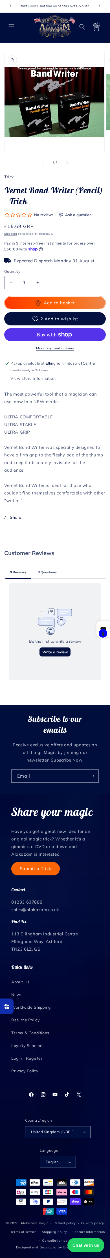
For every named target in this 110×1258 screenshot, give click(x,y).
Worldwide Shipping (31, 1007)
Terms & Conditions (30, 1032)
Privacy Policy (24, 1070)
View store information (33, 378)
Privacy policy (92, 1223)
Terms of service (23, 1232)
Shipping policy (54, 1232)
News (16, 994)
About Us (20, 981)
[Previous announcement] (10, 6)
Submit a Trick (35, 868)
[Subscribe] (92, 776)
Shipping (10, 234)
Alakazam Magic (34, 1223)
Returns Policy (25, 1019)
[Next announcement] (99, 6)
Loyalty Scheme (26, 1045)
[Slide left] (42, 162)
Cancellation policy (57, 1241)
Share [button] (15, 517)
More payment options (55, 348)
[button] (11, 27)
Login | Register (27, 1058)
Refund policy (65, 1223)
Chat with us (85, 1245)
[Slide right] (67, 162)
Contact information (88, 1232)
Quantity (12, 271)
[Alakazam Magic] (55, 27)
